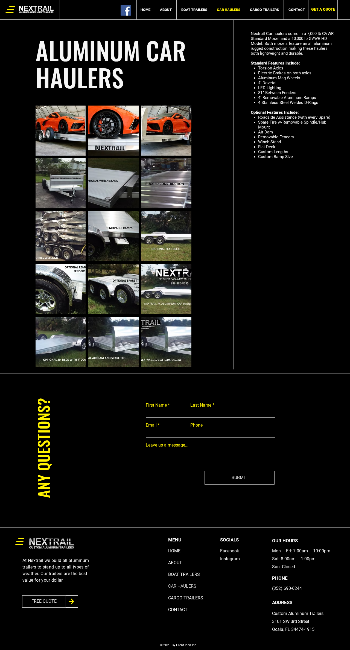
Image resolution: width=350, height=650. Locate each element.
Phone (196, 425)
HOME (174, 550)
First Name (156, 405)
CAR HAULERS (182, 586)
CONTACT (178, 609)
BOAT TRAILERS (184, 574)
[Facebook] (126, 10)
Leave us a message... (167, 445)
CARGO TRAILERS (185, 598)
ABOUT (175, 562)
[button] (323, 9)
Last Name (200, 405)
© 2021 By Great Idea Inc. (179, 645)
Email (151, 425)
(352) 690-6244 (287, 588)
